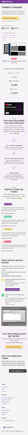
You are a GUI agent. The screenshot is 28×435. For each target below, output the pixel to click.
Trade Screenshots (6, 399)
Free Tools (4, 391)
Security (3, 414)
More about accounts (7, 238)
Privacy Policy (5, 412)
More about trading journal (8, 213)
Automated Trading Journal (8, 397)
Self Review (4, 404)
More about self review (7, 250)
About (3, 389)
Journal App (4, 387)
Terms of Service (6, 410)
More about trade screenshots (9, 225)
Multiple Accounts (6, 401)
